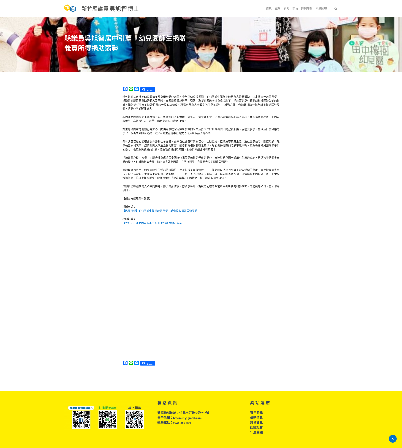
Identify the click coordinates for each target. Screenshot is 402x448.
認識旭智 (256, 427)
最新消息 (256, 418)
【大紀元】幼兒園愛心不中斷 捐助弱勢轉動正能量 (152, 223)
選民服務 (256, 413)
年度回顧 (256, 432)
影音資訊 (256, 422)
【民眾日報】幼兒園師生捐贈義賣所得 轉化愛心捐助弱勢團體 (159, 210)
